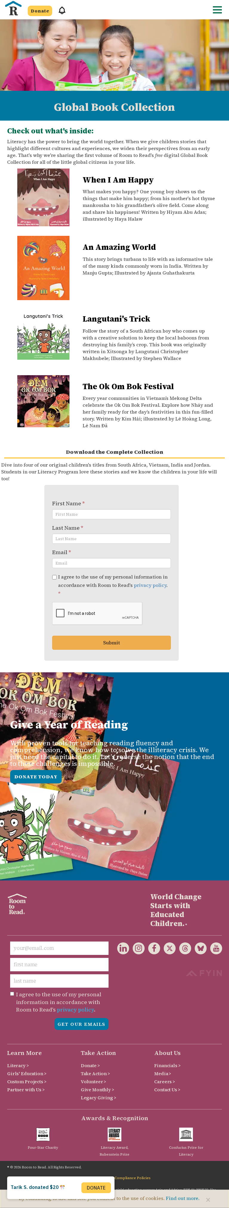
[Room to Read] (13, 8)
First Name (68, 503)
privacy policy (150, 585)
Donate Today (36, 776)
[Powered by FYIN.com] (204, 972)
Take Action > (95, 1073)
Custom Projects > (27, 1081)
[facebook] (152, 949)
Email (61, 552)
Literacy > (18, 1065)
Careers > (164, 1081)
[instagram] (137, 949)
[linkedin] (123, 949)
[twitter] (168, 949)
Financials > (167, 1065)
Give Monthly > (97, 1090)
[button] (59, 13)
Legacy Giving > (98, 1098)
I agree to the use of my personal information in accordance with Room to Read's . (113, 585)
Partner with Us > (26, 1090)
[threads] (183, 949)
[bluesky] (199, 949)
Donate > (90, 1065)
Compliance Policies (132, 1178)
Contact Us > (167, 1090)
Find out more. (182, 1198)
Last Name (67, 527)
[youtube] (214, 949)
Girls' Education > (26, 1073)
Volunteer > (93, 1081)
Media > (162, 1073)
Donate (40, 11)
